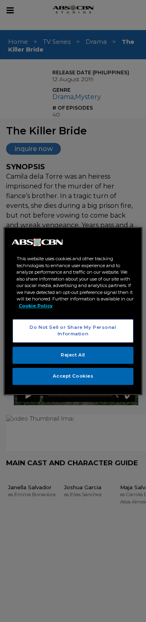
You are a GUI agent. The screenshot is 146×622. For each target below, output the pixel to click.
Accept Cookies (73, 376)
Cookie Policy (36, 306)
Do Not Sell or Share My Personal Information (73, 330)
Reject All (73, 355)
